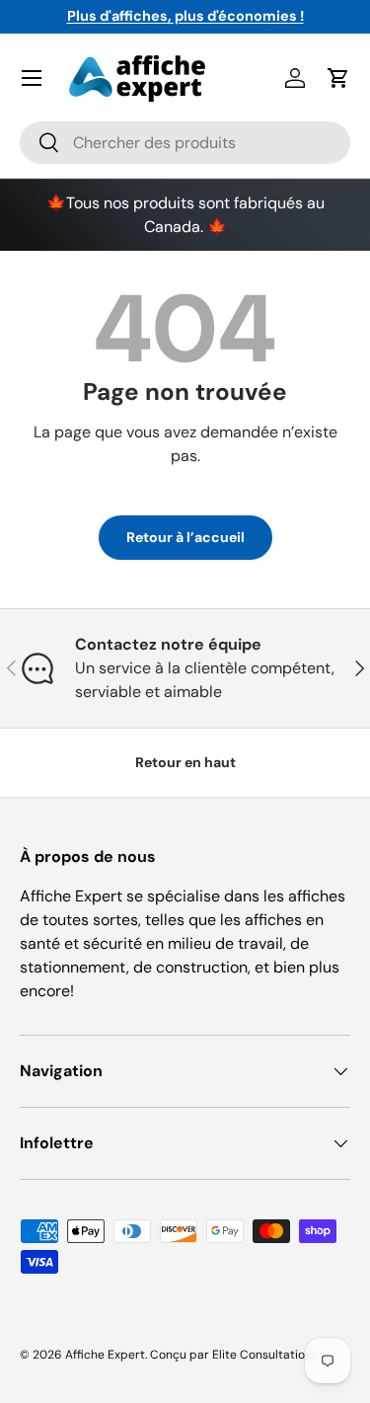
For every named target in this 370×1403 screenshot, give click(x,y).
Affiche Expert (105, 1355)
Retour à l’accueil (185, 537)
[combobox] (185, 142)
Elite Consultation (262, 1355)
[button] (338, 78)
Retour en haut (185, 762)
